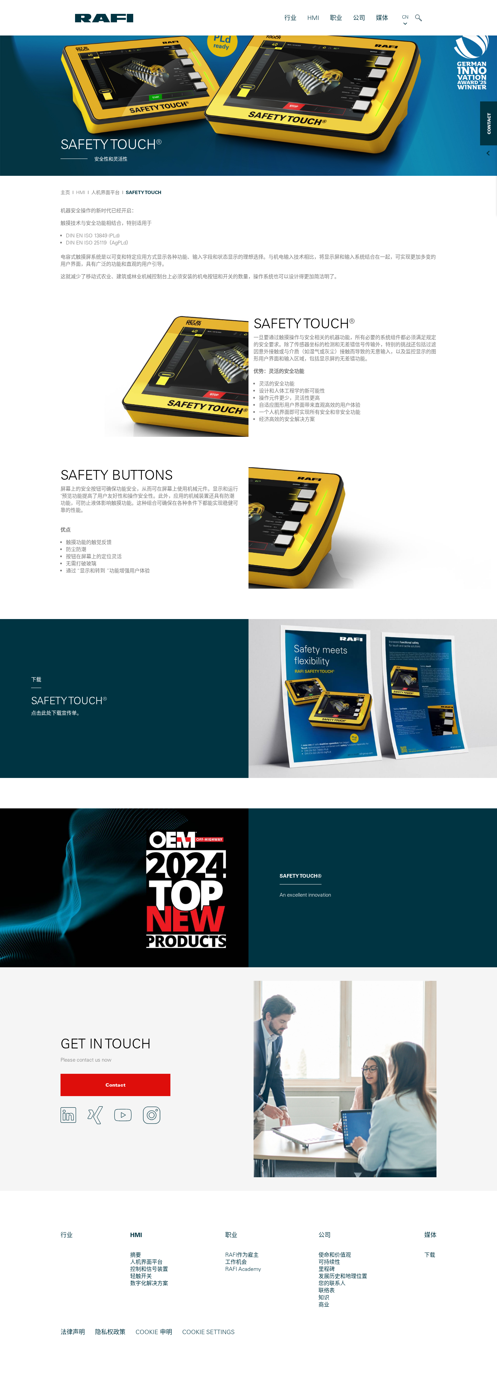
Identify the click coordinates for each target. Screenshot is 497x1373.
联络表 (326, 1290)
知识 (323, 1297)
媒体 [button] (382, 18)
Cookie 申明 (154, 1332)
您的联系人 (332, 1283)
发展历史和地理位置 (342, 1276)
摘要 (135, 1254)
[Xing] (95, 1115)
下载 (429, 1254)
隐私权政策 (110, 1332)
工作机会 (236, 1261)
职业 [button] (336, 18)
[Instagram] (151, 1115)
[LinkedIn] (68, 1115)
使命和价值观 (334, 1254)
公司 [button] (359, 18)
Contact (115, 1085)
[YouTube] (123, 1115)
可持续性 (329, 1261)
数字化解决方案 (149, 1283)
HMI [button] (313, 18)
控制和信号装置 (149, 1268)
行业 (290, 18)
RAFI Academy (243, 1268)
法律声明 (73, 1332)
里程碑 (326, 1268)
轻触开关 (141, 1276)
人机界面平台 (146, 1261)
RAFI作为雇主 (242, 1254)
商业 (323, 1304)
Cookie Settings (208, 1332)
